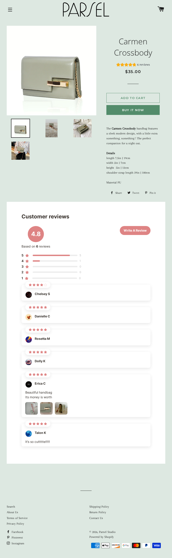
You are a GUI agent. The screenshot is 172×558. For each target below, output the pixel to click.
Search (11, 506)
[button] (133, 65)
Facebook (17, 532)
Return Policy (97, 512)
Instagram (17, 543)
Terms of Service (17, 518)
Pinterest (17, 537)
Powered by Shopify (101, 537)
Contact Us (96, 518)
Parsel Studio (107, 532)
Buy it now (133, 110)
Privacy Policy (15, 523)
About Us (12, 512)
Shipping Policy (99, 506)
